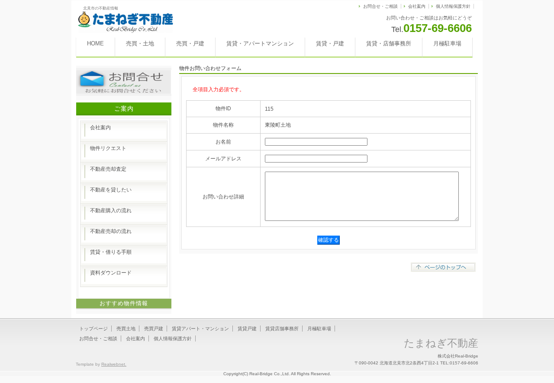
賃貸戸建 (247, 328)
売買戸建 (153, 328)
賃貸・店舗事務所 (388, 43)
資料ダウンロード (111, 273)
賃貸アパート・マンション (200, 328)
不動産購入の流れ (111, 210)
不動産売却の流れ (111, 231)
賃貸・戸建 (330, 43)
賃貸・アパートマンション (260, 43)
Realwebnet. (113, 364)
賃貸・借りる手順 (111, 252)
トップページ (93, 328)
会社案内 (416, 6)
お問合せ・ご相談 (380, 6)
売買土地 (125, 328)
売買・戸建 (190, 43)
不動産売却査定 (108, 169)
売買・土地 (140, 43)
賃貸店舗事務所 (282, 328)
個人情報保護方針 (453, 6)
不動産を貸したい (111, 190)
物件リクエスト (108, 148)
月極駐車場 (447, 43)
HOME (95, 43)
